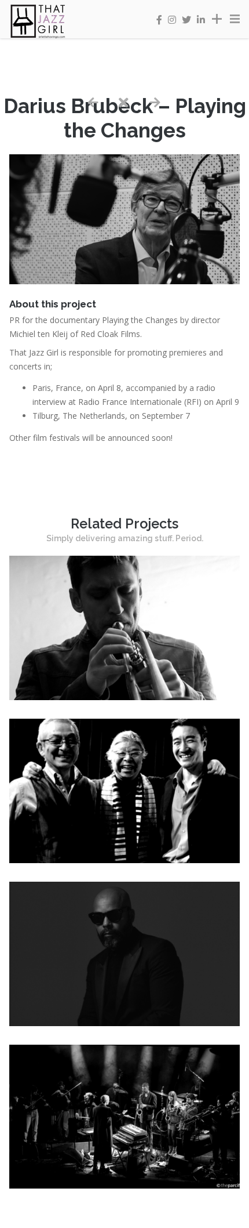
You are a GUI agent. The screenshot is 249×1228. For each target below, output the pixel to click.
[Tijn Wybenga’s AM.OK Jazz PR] (124, 1185)
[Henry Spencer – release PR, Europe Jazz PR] (124, 696)
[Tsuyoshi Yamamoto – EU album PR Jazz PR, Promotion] (124, 859)
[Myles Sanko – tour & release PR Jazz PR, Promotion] (124, 1022)
